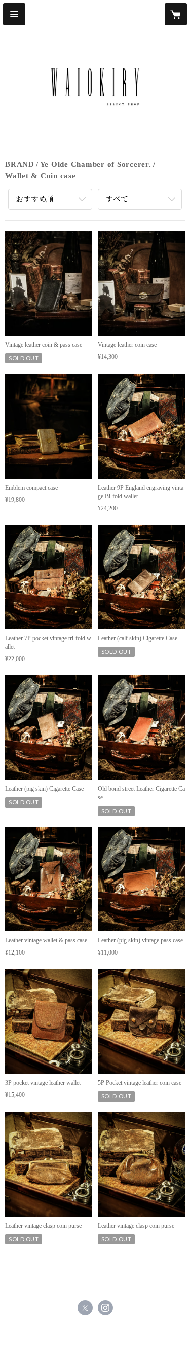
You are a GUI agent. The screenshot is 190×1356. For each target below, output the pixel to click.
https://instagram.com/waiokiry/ (105, 1307)
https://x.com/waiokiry (85, 1307)
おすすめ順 (35, 199)
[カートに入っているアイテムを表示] (176, 14)
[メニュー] (14, 14)
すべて (116, 199)
